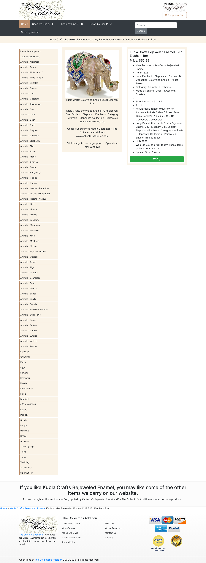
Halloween (25, 378)
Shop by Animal (30, 32)
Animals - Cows (27, 109)
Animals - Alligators (29, 62)
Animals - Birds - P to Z (31, 77)
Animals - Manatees (30, 225)
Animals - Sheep (28, 293)
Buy (158, 159)
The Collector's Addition (31, 534)
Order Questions (113, 528)
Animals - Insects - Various (33, 199)
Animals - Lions (27, 204)
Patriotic (24, 415)
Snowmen (25, 441)
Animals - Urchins (28, 330)
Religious (24, 430)
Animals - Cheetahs (29, 98)
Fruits (23, 362)
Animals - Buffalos (29, 83)
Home (24, 23)
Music (23, 393)
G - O (72, 23)
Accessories (26, 467)
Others (23, 409)
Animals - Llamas (28, 214)
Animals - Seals (27, 283)
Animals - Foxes (28, 151)
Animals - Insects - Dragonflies (35, 193)
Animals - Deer (27, 119)
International (26, 388)
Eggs (22, 367)
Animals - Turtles (28, 325)
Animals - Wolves (28, 341)
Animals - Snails (28, 299)
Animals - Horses (28, 183)
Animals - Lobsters (29, 220)
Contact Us (110, 533)
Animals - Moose (28, 246)
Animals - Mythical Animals (33, 251)
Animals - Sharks (28, 288)
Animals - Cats (27, 93)
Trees (23, 457)
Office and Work (28, 404)
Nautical (24, 399)
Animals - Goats (28, 167)
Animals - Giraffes (29, 162)
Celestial (24, 351)
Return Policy (68, 542)
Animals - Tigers (28, 320)
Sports (23, 420)
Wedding (24, 462)
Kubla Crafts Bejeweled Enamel (97, 499)
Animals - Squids (28, 304)
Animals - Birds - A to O (31, 72)
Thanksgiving (27, 446)
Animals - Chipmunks (30, 104)
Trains (23, 451)
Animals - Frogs (28, 156)
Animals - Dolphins (29, 130)
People (23, 425)
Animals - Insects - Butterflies (34, 188)
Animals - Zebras (28, 346)
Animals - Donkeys (29, 135)
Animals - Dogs (27, 125)
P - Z (101, 23)
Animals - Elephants (30, 141)
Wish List (109, 523)
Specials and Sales (71, 537)
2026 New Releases (30, 56)
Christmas (25, 357)
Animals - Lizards (28, 209)
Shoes (23, 436)
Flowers (24, 372)
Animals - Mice (27, 235)
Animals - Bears (28, 67)
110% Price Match (71, 523)
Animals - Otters (28, 262)
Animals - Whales (28, 335)
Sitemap (109, 537)
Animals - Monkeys (29, 241)
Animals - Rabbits (29, 272)
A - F (43, 23)
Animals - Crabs (28, 114)
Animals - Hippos (28, 177)
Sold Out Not (26, 472)
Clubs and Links (70, 533)
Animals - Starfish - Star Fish (34, 309)
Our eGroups (68, 528)
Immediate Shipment (30, 51)
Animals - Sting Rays (30, 314)
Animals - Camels (28, 88)
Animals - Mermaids (30, 230)
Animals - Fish (27, 146)
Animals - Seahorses (30, 278)
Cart (176, 15)
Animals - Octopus (29, 256)
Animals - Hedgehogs (30, 172)
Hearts (23, 383)
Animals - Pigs (27, 267)
